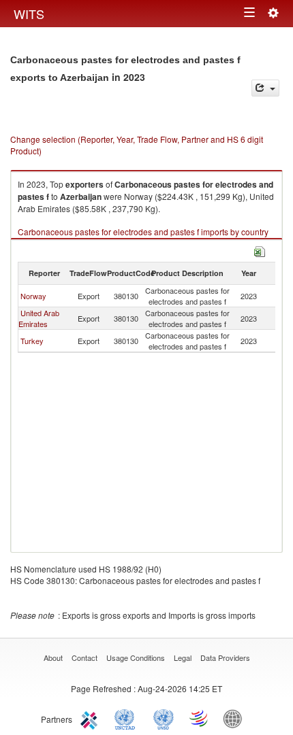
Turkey (32, 340)
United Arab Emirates (38, 318)
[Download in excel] (259, 250)
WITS (29, 13)
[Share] (265, 88)
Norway (33, 295)
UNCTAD (127, 718)
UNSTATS (163, 718)
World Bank (235, 718)
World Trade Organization (199, 718)
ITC (91, 718)
